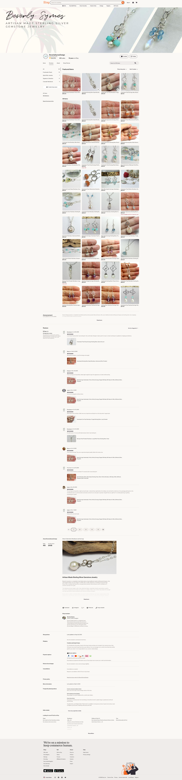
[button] (124, 56)
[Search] (123, 2)
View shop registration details (74, 710)
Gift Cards (116, 5)
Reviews (51, 63)
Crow (68, 487)
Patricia (68, 370)
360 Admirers (46, 95)
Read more (99, 320)
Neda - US (69, 727)
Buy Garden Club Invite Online (49, 721)
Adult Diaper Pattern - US (97, 721)
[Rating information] (50, 58)
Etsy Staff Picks (72, 5)
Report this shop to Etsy (48, 101)
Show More (91, 733)
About (58, 63)
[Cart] (136, 2)
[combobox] (85, 2)
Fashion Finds (93, 5)
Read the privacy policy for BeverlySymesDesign (77, 677)
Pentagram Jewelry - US (72, 725)
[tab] (52, 69)
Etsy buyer (69, 332)
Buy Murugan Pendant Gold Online (75, 723)
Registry (108, 5)
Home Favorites (83, 5)
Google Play (59, 770)
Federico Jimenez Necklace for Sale (75, 721)
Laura (68, 390)
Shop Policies (66, 63)
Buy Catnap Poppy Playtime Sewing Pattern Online (103, 720)
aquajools (69, 729)
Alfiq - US (69, 720)
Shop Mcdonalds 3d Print (121, 720)
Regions (136, 777)
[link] (68, 529)
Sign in (128, 2)
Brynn (68, 448)
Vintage (101, 5)
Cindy (68, 510)
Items (44, 63)
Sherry (68, 351)
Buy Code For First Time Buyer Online (51, 720)
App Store (48, 770)
